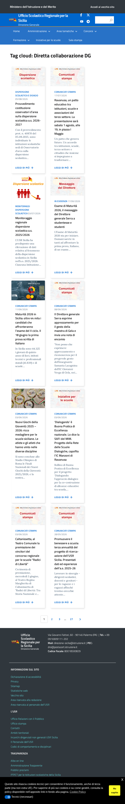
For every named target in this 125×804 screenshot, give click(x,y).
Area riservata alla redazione (26, 700)
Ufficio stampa (18, 723)
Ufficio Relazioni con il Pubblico (27, 719)
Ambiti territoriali (20, 733)
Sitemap (15, 686)
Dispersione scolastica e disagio (26, 93)
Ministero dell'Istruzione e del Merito (33, 7)
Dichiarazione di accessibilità (26, 677)
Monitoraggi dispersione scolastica (22, 209)
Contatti (15, 728)
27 (71, 619)
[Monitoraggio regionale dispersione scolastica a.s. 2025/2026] (28, 188)
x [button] (122, 779)
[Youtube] (81, 22)
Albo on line (17, 761)
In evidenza (60, 201)
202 (66, 639)
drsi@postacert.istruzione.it (62, 647)
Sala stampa (75, 40)
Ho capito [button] (114, 790)
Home (16, 31)
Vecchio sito (17, 695)
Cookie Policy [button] (78, 791)
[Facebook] (81, 15)
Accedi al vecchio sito (102, 7)
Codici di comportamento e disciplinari (31, 747)
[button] (8, 797)
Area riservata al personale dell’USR (30, 705)
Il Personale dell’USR (22, 742)
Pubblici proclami (20, 770)
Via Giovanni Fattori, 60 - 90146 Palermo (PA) (72, 635)
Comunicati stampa (65, 92)
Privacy (15, 681)
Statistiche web (19, 691)
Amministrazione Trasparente (26, 765)
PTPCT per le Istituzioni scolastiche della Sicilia (36, 775)
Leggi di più (23, 167)
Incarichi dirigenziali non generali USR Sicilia (34, 737)
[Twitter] (88, 15)
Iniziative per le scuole (48, 40)
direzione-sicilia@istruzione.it (69, 643)
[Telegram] (88, 22)
